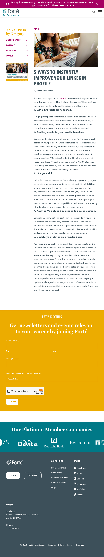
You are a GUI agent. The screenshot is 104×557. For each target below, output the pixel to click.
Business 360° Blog (59, 478)
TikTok (80, 495)
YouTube (81, 489)
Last (54, 351)
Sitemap (80, 545)
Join (13, 475)
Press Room (56, 473)
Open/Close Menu (100, 12)
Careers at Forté (58, 483)
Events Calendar (58, 468)
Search (93, 12)
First (7, 351)
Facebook (81, 468)
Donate (33, 475)
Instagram (81, 484)
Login (53, 488)
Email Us (52, 545)
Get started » (67, 5)
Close (97, 4)
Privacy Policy (66, 545)
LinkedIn (63, 98)
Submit (12, 401)
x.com (79, 473)
